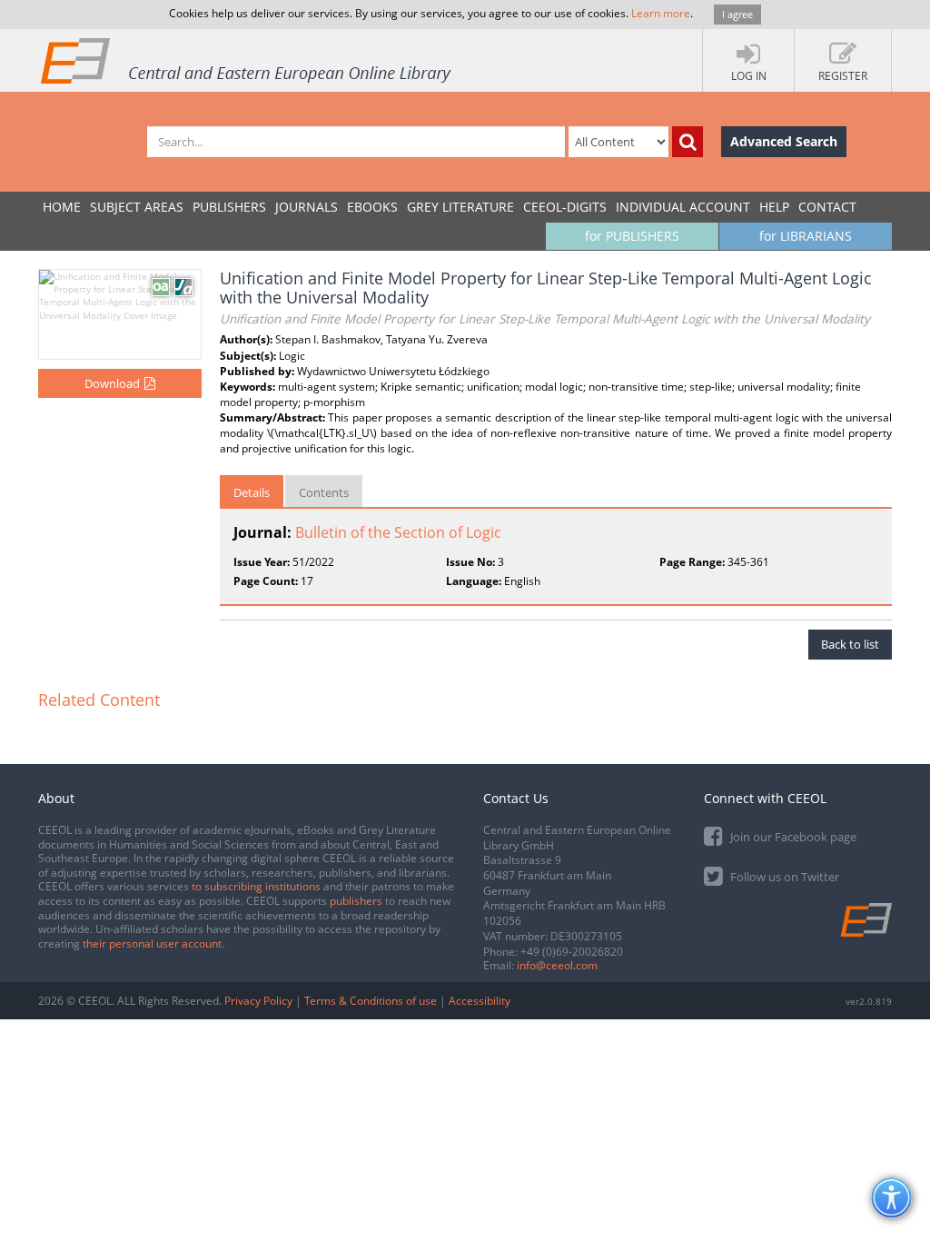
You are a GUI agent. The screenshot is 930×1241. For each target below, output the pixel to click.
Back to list (850, 644)
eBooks (372, 206)
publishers (356, 900)
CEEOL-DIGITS (565, 206)
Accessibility (479, 1000)
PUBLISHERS (229, 206)
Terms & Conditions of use (370, 1000)
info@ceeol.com (557, 965)
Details (251, 492)
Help (774, 206)
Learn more (660, 13)
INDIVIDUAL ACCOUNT (683, 206)
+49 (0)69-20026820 (571, 951)
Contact (827, 206)
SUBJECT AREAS (136, 206)
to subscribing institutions (256, 886)
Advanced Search (783, 141)
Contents (324, 492)
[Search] (687, 141)
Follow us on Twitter (783, 877)
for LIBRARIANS (805, 235)
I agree (737, 14)
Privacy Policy (258, 1000)
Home (62, 206)
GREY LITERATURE (460, 206)
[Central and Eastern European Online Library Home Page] (247, 60)
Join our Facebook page (791, 837)
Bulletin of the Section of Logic (398, 532)
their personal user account (152, 943)
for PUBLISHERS (632, 235)
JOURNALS (306, 206)
